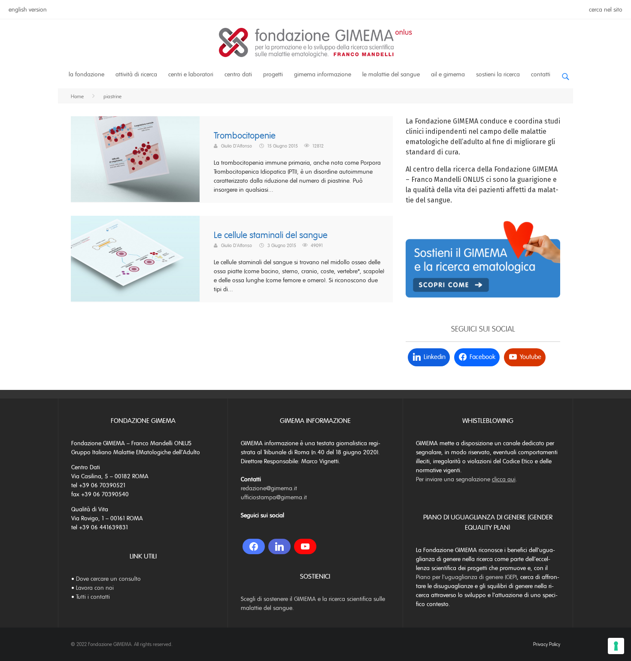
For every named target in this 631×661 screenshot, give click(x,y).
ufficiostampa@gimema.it (274, 497)
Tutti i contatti (93, 597)
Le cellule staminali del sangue (271, 235)
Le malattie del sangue (391, 74)
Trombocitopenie (245, 135)
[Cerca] (565, 73)
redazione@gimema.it (269, 488)
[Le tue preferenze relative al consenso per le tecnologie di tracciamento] (616, 646)
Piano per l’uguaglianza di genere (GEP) (466, 577)
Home (77, 96)
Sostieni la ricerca (498, 74)
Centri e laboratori (190, 74)
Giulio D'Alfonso (236, 146)
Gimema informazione (322, 74)
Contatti (540, 74)
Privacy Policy (546, 644)
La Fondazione (86, 74)
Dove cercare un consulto (108, 579)
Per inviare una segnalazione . (466, 479)
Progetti (273, 74)
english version (28, 9)
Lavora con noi (95, 588)
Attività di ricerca (136, 74)
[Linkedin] (279, 546)
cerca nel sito (605, 9)
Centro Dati (238, 74)
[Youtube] (305, 546)
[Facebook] (254, 546)
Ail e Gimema (448, 74)
